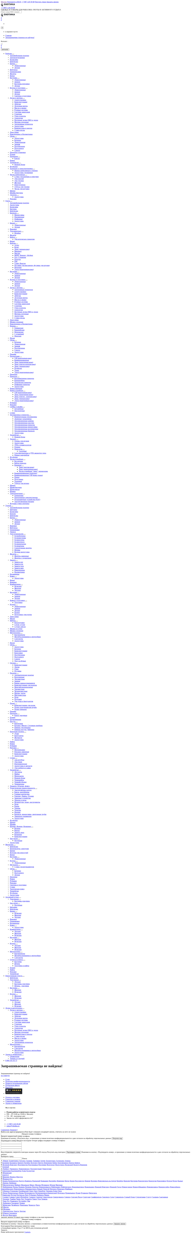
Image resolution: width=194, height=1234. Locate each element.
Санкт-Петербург (22, 1197)
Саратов (39, 1197)
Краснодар (153, 1181)
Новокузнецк (127, 1187)
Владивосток (23, 1165)
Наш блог (9, 1087)
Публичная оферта (12, 1085)
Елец (24, 1171)
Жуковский (7, 1173)
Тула (39, 1199)
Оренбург (41, 1191)
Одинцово (14, 1191)
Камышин (44, 1181)
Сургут (149, 1197)
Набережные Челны (10, 1187)
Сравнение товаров (12, 1101)
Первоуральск (13, 1193)
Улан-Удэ (6, 1201)
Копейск (120, 1181)
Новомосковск (152, 1187)
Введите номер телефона (31, 1134)
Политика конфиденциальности (17, 1081)
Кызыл (180, 1181)
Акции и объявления (13, 1103)
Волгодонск (60, 1165)
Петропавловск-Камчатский (46, 1193)
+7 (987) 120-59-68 (14, 1124)
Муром (52, 1185)
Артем (42, 1161)
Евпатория (6, 1171)
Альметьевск (14, 1161)
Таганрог (6, 1199)
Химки (22, 1203)
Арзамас (29, 1161)
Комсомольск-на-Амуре (107, 1181)
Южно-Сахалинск (10, 1213)
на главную (5, 1075)
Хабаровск (7, 1203)
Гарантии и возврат (12, 1099)
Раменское (6, 1195)
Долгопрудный (36, 1169)
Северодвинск (58, 1197)
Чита (38, 1205)
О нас (7, 1079)
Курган (169, 1181)
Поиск (24, 1158)
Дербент (6, 1169)
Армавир (36, 1161)
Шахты (6, 1207)
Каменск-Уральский (32, 1181)
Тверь (18, 1199)
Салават (6, 1197)
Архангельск (51, 1161)
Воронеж (83, 1165)
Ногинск (53, 1189)
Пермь (21, 1193)
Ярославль (13, 1215)
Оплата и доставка (12, 1097)
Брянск (77, 1163)
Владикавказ (33, 1165)
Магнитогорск (8, 1185)
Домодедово (47, 1169)
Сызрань (155, 1197)
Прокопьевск (70, 1193)
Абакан (5, 1161)
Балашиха (13, 1163)
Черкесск (32, 1205)
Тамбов (13, 1199)
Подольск (61, 1193)
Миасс (32, 1185)
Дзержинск (13, 1169)
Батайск (27, 1163)
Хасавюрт (15, 1203)
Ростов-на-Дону (23, 1195)
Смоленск (106, 1197)
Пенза (5, 1193)
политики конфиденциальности (58, 1138)
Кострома (134, 1181)
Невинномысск (45, 1187)
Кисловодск (79, 1181)
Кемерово (60, 1181)
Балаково (5, 1163)
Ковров (87, 1181)
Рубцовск (32, 1195)
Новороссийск (164, 1187)
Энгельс (22, 1211)
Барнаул (21, 1163)
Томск (34, 1199)
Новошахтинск (31, 1189)
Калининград (13, 1181)
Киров (72, 1181)
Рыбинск (40, 1195)
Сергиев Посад (77, 1197)
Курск (175, 1181)
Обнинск (6, 1191)
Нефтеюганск (66, 1187)
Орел (36, 1191)
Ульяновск (14, 1201)
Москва (38, 1185)
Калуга (21, 1181)
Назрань (21, 1187)
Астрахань (60, 1161)
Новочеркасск (19, 1189)
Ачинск (68, 1161)
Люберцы (12, 1183)
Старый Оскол (129, 1197)
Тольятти (28, 1199)
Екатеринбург (16, 1171)
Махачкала (25, 1185)
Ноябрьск (68, 1189)
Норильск (61, 1189)
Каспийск (52, 1181)
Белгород (34, 1163)
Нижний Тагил (116, 1187)
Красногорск (143, 1181)
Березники (48, 1163)
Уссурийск (22, 1201)
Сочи (112, 1197)
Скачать (27, 1232)
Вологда (76, 1165)
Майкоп (17, 1185)
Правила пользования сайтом (16, 1083)
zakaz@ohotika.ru (13, 1126)
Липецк (6, 1183)
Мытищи (59, 1185)
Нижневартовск (78, 1187)
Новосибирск (175, 1187)
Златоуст (5, 1175)
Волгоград (51, 1165)
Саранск (32, 1197)
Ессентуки (30, 1171)
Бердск (41, 1163)
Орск (60, 1191)
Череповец (24, 1205)
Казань (5, 1181)
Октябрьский (24, 1191)
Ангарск (22, 1161)
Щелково (6, 1209)
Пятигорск (93, 1193)
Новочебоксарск (7, 1189)
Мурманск (45, 1185)
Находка (35, 1187)
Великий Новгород (10, 1165)
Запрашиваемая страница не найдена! (19, 37)
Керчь (67, 1181)
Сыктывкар (163, 1197)
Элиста (16, 1211)
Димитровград (24, 1169)
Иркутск (19, 1177)
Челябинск (15, 1205)
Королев (127, 1181)
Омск (31, 1191)
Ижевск (13, 1177)
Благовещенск (63, 1163)
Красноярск (161, 1181)
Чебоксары (6, 1205)
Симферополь (96, 1197)
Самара (12, 1197)
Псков (78, 1193)
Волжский (69, 1165)
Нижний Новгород (102, 1187)
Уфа (28, 1201)
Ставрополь (119, 1197)
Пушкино (84, 1193)
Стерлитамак (141, 1197)
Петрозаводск (29, 1193)
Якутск (5, 1215)
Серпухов (86, 1197)
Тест (22, 1199)
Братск (71, 1163)
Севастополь (47, 1197)
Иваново (6, 1177)
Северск (67, 1197)
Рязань (46, 1195)
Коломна (94, 1181)
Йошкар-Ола (7, 1179)
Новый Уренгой (43, 1189)
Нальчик (28, 1187)
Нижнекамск (89, 1187)
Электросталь (8, 1211)
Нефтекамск (56, 1187)
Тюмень (44, 1199)
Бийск (55, 1163)
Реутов (13, 1195)
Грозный (5, 1167)
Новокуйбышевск (139, 1187)
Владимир (42, 1165)
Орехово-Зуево (51, 1191)
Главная (8, 35)
